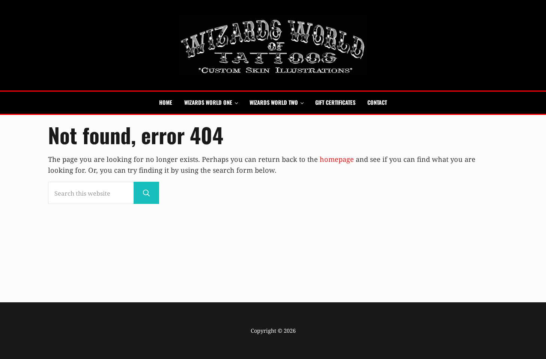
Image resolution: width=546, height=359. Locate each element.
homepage (337, 159)
